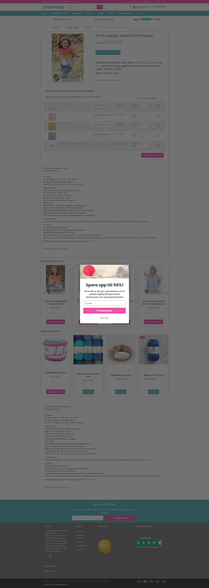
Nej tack (105, 318)
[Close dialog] (126, 267)
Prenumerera (104, 310)
